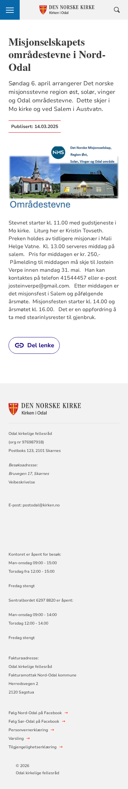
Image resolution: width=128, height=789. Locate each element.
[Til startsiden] (45, 408)
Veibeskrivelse (22, 482)
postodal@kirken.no (41, 505)
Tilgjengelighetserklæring (32, 747)
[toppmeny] (10, 10)
